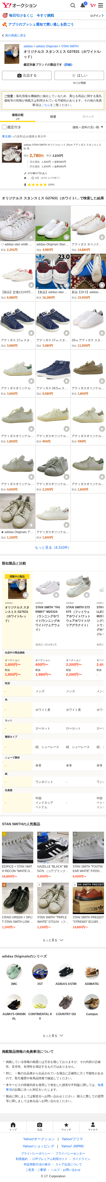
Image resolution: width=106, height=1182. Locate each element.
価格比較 (18, 116)
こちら (45, 105)
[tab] (17, 116)
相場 (53, 116)
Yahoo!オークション (39, 1139)
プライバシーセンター (70, 1153)
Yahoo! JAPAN (72, 1146)
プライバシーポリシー (36, 1153)
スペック (88, 116)
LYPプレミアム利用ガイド (50, 1159)
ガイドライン (81, 1159)
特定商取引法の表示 (37, 1164)
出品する (30, 75)
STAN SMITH (70, 46)
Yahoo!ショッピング (38, 1146)
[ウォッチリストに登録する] (26, 595)
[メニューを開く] (101, 5)
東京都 (6, 136)
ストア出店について (68, 1164)
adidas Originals (47, 46)
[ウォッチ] (18, 159)
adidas (28, 46)
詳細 (68, 64)
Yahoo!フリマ (72, 1139)
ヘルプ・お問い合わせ (66, 1170)
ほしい (82, 75)
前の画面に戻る (15, 35)
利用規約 (22, 1159)
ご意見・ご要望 (35, 1170)
